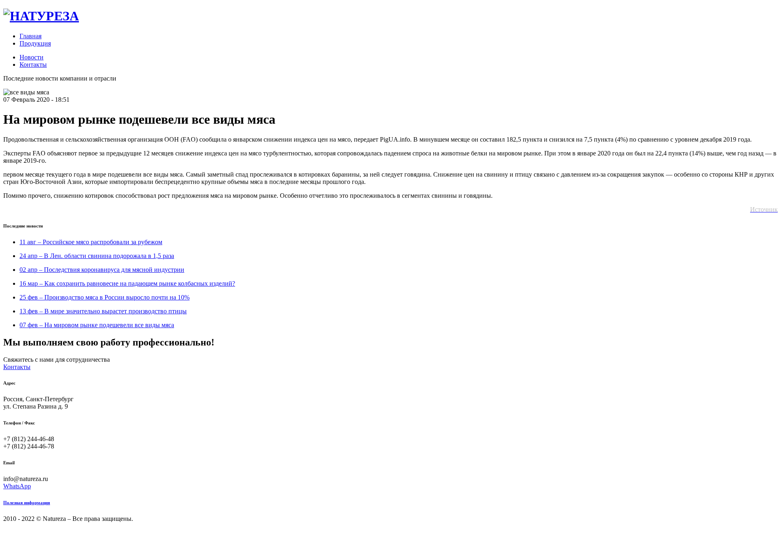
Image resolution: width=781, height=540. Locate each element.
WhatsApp (17, 486)
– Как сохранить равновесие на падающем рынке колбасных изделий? (127, 283)
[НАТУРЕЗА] (41, 16)
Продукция (35, 43)
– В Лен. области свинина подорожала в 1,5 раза (97, 255)
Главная (30, 36)
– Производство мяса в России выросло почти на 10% (105, 297)
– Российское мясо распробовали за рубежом (91, 241)
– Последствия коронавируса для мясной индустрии (102, 269)
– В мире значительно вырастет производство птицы (103, 311)
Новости (32, 57)
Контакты (33, 64)
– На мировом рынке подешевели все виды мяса (97, 324)
